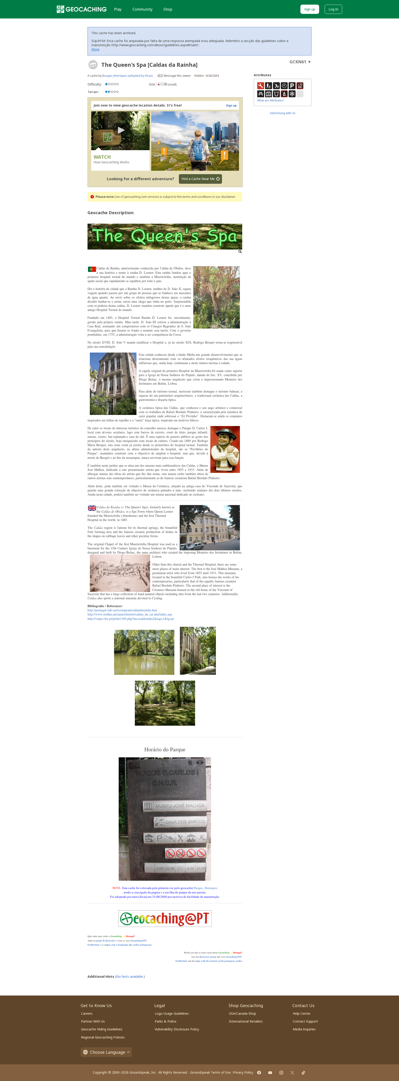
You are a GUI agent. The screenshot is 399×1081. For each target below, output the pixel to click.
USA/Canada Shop (242, 1013)
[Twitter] (292, 1073)
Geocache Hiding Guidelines (101, 1029)
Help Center (302, 1013)
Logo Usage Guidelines (172, 1013)
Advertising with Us (283, 113)
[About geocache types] (93, 64)
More (95, 49)
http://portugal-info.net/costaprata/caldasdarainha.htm (122, 610)
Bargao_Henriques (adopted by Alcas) (127, 76)
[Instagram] (281, 1073)
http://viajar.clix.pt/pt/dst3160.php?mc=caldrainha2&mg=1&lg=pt (131, 618)
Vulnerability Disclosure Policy (177, 1029)
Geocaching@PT (138, 940)
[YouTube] (270, 1073)
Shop (167, 9)
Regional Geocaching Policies (103, 1037)
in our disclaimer (223, 197)
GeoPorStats (93, 944)
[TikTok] (303, 1073)
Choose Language (107, 1052)
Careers (87, 1013)
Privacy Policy (243, 1072)
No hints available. (130, 976)
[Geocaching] (82, 9)
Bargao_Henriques (205, 888)
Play (117, 9)
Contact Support (305, 1021)
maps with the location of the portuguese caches (218, 960)
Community (142, 9)
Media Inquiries (304, 1029)
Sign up (309, 9)
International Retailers (246, 1021)
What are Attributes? (270, 100)
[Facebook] (259, 1073)
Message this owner (177, 76)
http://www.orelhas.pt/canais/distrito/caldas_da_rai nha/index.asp (130, 614)
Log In (333, 9)
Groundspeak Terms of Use (210, 1072)
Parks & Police (165, 1021)
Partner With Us (93, 1021)
